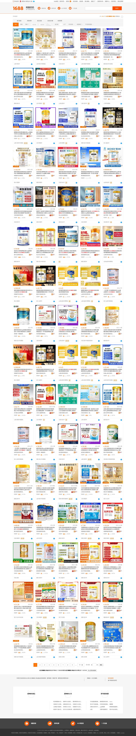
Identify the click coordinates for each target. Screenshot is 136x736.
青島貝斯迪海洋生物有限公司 (19, 57)
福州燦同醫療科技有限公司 (109, 333)
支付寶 (101, 733)
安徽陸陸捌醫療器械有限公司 (64, 650)
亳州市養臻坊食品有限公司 (86, 610)
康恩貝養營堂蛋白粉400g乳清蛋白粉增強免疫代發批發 (23, 54)
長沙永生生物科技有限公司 (41, 254)
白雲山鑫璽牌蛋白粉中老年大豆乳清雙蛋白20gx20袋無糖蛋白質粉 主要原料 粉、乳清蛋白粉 (45, 251)
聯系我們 (91, 730)
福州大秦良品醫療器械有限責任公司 (109, 610)
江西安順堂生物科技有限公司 (41, 610)
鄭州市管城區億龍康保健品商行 (86, 333)
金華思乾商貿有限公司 (109, 294)
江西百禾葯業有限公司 (86, 492)
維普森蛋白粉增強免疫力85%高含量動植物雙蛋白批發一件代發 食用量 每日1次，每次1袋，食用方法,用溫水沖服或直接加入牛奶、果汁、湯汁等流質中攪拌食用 (90, 172)
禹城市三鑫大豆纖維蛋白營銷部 (61, 709)
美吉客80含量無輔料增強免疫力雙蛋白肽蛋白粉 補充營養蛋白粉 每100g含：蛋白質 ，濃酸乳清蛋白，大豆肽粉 (45, 647)
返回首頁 (85, 670)
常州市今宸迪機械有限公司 (96, 704)
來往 (105, 733)
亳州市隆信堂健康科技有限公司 (86, 571)
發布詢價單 (111, 678)
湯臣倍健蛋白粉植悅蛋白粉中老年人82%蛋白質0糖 (23, 291)
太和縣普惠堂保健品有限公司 (86, 650)
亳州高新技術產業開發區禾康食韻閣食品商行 (109, 571)
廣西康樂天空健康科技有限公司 (41, 571)
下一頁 (81, 665)
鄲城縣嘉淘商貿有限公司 (86, 175)
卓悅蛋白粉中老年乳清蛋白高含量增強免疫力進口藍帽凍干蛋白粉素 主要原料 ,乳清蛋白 (23, 212)
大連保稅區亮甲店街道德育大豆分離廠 (82, 709)
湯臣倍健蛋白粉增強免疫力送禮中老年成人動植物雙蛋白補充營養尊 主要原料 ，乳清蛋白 (23, 172)
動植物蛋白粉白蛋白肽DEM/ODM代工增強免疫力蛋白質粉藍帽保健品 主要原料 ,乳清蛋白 (113, 54)
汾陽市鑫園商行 (104, 709)
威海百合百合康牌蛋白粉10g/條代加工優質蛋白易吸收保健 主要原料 (113, 172)
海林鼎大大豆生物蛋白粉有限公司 (71, 706)
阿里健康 (113, 733)
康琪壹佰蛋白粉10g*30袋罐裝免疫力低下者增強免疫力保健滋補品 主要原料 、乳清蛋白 (45, 568)
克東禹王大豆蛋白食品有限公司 (61, 704)
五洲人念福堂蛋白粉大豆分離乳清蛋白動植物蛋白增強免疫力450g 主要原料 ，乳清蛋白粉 (90, 330)
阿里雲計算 (79, 733)
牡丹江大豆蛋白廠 (67, 709)
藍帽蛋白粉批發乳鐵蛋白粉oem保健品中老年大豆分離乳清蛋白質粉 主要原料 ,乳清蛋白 (23, 133)
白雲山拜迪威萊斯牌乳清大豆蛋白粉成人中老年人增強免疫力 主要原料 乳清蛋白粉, (68, 528)
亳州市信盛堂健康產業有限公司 (19, 610)
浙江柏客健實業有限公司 (64, 571)
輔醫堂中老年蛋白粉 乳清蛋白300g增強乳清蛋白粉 (90, 212)
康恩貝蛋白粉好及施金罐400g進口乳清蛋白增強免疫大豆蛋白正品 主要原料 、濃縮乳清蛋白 (68, 172)
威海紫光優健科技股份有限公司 (64, 333)
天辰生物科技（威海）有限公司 (64, 96)
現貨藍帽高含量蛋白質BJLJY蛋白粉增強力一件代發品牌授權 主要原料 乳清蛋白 (23, 647)
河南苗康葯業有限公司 (19, 215)
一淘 (57, 733)
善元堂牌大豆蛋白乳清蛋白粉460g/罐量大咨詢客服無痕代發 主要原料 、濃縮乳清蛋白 (23, 568)
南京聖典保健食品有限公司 (64, 57)
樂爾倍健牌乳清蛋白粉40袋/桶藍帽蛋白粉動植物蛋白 (113, 251)
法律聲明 (66, 730)
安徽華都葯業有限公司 (109, 531)
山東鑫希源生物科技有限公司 (41, 650)
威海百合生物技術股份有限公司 (109, 175)
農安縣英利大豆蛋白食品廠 (79, 701)
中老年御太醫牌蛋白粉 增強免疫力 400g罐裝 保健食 (45, 172)
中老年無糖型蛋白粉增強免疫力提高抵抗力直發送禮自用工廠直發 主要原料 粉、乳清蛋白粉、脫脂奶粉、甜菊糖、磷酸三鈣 (90, 489)
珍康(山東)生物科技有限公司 (19, 136)
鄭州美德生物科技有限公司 (19, 531)
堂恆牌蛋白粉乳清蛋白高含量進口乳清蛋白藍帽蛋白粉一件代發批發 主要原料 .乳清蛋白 (68, 54)
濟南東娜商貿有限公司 (41, 531)
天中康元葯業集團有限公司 (86, 57)
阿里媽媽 (70, 733)
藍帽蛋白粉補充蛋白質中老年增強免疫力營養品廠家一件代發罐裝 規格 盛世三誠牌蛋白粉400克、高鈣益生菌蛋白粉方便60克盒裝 (45, 93)
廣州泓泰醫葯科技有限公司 (19, 254)
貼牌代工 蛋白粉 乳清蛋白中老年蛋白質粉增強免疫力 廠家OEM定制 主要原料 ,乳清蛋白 (45, 212)
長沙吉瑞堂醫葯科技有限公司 (64, 215)
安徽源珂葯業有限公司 (64, 254)
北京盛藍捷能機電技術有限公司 (98, 701)
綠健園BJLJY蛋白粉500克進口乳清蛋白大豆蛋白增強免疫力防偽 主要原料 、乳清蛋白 (45, 489)
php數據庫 (102, 706)
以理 (91, 709)
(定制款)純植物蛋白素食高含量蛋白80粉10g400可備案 (90, 251)
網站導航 (96, 730)
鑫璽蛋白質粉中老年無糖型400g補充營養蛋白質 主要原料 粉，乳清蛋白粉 (68, 607)
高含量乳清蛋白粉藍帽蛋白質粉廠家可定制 (68, 291)
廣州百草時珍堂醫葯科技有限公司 (19, 96)
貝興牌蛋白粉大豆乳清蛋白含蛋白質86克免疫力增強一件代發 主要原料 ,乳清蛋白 (45, 528)
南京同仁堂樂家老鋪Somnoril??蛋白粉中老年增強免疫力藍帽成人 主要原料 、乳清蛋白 (113, 607)
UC (97, 733)
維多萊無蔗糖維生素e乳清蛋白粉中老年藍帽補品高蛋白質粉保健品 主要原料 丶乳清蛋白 (45, 607)
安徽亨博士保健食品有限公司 (64, 492)
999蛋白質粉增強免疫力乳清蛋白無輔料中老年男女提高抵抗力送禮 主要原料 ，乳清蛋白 (113, 647)
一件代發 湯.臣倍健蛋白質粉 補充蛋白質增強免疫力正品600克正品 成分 (67, 647)
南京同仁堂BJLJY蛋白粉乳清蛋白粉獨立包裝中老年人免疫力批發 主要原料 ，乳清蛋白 (23, 607)
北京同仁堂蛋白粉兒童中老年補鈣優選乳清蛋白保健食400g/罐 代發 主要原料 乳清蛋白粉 (112, 330)
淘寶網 (45, 733)
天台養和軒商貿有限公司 (64, 610)
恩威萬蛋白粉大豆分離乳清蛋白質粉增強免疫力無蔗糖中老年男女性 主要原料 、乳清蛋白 (113, 489)
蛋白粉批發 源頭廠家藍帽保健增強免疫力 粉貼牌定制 (23, 528)
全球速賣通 (39, 733)
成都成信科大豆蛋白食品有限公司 (71, 704)
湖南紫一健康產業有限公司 (19, 333)
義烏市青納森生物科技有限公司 (41, 294)
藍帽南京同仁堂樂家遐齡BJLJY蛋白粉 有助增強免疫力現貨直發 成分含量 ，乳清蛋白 (113, 568)
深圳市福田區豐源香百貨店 (64, 531)
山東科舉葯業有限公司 (109, 254)
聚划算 (53, 733)
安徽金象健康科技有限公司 (41, 215)
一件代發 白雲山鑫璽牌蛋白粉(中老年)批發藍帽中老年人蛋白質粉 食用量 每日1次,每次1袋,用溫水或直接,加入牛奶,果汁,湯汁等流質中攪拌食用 (90, 647)
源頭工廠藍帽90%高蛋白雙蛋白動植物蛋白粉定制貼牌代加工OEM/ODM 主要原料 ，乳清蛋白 (67, 568)
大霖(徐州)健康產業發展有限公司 (64, 175)
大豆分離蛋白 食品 (96, 678)
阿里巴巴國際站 (23, 733)
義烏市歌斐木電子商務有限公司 (109, 136)
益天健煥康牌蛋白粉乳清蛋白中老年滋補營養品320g (68, 212)
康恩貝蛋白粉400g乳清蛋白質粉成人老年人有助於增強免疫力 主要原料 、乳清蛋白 (23, 330)
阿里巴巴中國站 (32, 733)
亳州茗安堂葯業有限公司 (86, 136)
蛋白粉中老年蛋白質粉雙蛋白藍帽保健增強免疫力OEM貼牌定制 (112, 528)
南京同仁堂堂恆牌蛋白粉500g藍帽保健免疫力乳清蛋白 (23, 251)
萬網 (94, 733)
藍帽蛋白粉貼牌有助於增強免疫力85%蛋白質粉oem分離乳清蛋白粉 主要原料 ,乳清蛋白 (68, 133)
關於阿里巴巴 (84, 730)
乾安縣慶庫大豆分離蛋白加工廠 (61, 701)
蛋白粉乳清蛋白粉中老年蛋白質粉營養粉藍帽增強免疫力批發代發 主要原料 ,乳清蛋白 (68, 489)
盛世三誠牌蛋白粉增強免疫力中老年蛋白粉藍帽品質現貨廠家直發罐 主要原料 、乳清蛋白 (45, 133)
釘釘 (108, 733)
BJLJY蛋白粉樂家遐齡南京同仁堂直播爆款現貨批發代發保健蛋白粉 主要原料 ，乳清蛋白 (90, 568)
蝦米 (74, 733)
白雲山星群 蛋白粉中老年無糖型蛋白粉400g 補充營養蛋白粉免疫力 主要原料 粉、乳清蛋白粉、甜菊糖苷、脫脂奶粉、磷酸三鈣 (23, 93)
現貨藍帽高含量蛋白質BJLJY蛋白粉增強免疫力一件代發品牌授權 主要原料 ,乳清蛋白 (45, 330)
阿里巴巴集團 (14, 733)
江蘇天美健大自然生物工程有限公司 (86, 96)
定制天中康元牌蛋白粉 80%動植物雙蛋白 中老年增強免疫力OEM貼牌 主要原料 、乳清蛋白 (90, 54)
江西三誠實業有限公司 (41, 96)
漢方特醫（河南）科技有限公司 (109, 215)
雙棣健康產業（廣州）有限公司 (109, 57)
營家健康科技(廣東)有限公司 (86, 254)
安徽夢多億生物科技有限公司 (41, 175)
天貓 (49, 733)
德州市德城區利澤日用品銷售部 (41, 57)
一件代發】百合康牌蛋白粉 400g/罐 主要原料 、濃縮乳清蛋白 (113, 291)
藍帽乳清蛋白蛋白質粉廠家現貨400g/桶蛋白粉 (90, 291)
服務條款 (72, 730)
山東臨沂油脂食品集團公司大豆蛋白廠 (62, 706)
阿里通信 (90, 733)
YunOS (85, 733)
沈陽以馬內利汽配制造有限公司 (98, 706)
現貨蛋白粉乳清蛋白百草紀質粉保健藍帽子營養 (112, 212)
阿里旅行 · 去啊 (63, 733)
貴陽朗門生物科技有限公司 (19, 175)
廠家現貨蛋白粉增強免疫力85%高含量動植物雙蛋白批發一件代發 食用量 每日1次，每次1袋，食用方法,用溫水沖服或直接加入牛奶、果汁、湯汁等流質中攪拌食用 (113, 133)
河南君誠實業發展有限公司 (86, 215)
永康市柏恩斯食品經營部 (109, 650)
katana (111, 701)
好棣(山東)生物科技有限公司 (64, 136)
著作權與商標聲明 (58, 730)
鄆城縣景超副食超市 (115, 706)
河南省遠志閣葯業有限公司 (19, 571)
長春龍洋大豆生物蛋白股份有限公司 (82, 706)
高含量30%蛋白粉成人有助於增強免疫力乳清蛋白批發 (67, 251)
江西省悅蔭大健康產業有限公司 (41, 136)
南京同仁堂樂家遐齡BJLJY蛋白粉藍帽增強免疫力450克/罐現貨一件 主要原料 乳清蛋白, (90, 607)
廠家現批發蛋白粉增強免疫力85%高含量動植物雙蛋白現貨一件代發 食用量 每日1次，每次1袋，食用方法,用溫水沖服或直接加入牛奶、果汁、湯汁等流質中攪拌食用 (45, 291)
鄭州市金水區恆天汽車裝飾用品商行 (118, 709)
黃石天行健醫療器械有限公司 (109, 492)
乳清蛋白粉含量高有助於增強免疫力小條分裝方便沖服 (68, 330)
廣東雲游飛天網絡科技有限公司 (107, 701)
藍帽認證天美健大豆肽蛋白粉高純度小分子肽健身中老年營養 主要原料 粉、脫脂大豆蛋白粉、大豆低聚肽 (90, 93)
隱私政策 (77, 730)
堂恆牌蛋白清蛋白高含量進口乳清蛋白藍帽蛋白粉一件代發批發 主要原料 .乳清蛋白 (90, 133)
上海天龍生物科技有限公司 (109, 96)
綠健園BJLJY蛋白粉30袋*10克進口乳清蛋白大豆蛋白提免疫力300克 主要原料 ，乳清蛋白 (45, 54)
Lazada (122, 733)
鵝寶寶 (111, 704)
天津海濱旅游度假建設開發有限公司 (109, 704)
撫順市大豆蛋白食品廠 (68, 701)
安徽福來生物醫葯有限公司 (86, 531)
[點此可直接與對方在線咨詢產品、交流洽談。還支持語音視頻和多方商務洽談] (31, 64)
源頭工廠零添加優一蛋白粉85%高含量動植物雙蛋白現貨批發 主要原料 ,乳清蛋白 (68, 93)
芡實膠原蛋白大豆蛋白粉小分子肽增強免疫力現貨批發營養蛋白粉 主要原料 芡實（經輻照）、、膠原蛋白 (90, 528)
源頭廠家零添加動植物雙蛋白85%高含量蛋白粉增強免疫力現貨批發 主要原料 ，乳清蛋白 (113, 93)
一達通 (118, 733)
